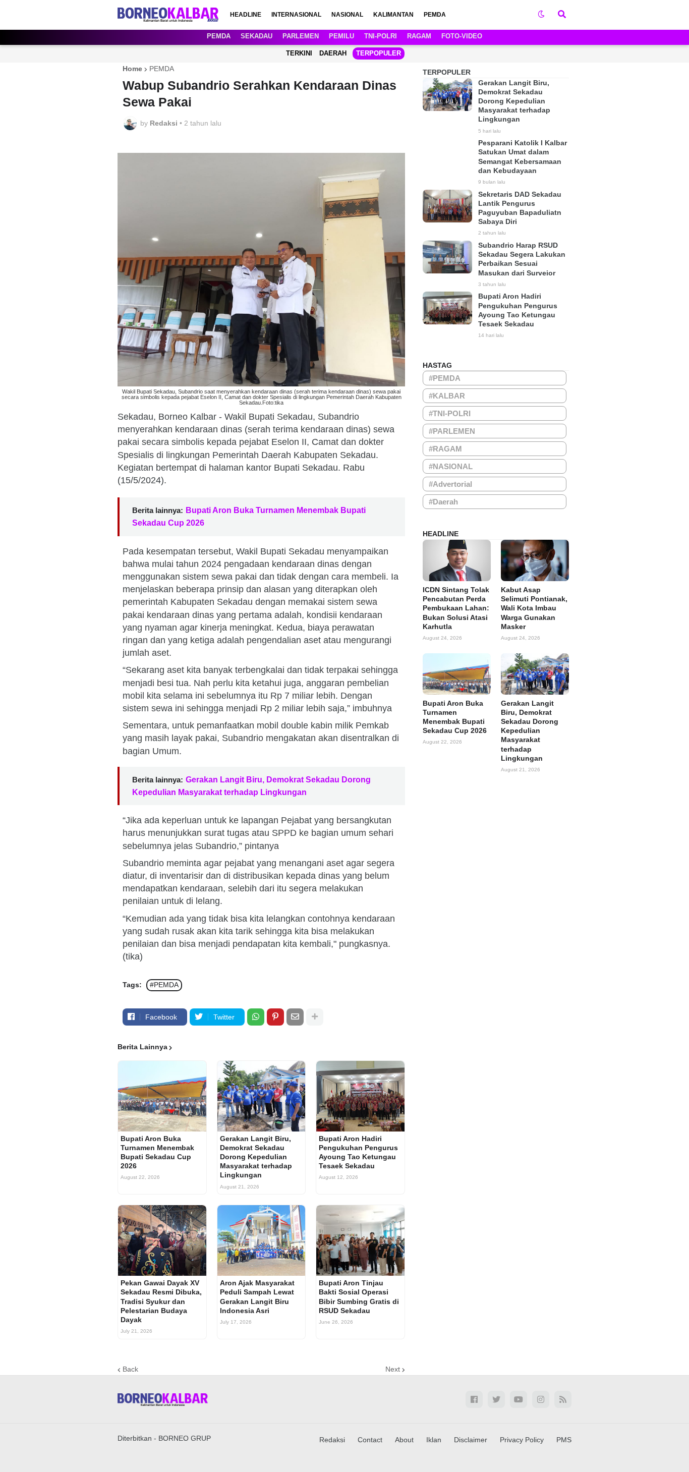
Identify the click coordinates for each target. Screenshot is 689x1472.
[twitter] (496, 1399)
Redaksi (332, 1440)
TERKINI (299, 53)
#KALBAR (447, 395)
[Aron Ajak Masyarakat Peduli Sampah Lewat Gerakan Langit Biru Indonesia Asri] (261, 1240)
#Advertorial (450, 484)
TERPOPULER (378, 53)
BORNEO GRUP (184, 1438)
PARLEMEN (300, 36)
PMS (563, 1440)
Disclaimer (470, 1440)
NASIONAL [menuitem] (347, 14)
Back (130, 1369)
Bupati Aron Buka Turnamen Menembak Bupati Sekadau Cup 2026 (157, 1152)
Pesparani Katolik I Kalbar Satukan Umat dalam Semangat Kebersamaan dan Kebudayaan (522, 157)
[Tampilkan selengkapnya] (314, 1017)
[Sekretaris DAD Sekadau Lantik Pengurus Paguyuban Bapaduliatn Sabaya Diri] (447, 206)
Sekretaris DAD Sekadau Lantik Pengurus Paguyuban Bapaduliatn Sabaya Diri (519, 208)
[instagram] (540, 1399)
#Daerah (443, 501)
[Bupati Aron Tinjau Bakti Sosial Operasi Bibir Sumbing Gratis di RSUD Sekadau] (360, 1240)
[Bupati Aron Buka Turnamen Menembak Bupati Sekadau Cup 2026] (162, 1096)
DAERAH (333, 53)
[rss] (562, 1399)
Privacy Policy (522, 1440)
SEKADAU (256, 36)
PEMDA (219, 36)
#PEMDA (164, 985)
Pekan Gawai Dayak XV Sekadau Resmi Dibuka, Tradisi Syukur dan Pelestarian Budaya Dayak (161, 1301)
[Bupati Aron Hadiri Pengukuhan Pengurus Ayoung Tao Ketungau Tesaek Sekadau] (360, 1096)
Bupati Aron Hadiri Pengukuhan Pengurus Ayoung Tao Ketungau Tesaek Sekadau (358, 1152)
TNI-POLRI (380, 36)
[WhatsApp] (255, 1017)
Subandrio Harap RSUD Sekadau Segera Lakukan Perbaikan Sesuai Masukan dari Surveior (521, 259)
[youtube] (518, 1399)
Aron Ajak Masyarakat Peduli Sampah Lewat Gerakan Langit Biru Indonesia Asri (257, 1297)
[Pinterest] (275, 1017)
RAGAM (419, 36)
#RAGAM (445, 448)
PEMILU (341, 36)
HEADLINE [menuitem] (245, 14)
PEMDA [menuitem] (435, 14)
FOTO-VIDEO (461, 36)
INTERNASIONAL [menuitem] (296, 14)
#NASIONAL (451, 466)
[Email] (295, 1017)
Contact (370, 1440)
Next (392, 1369)
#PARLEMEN (452, 431)
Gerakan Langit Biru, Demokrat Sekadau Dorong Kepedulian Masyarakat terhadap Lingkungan (256, 1157)
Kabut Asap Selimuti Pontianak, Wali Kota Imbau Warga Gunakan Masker (534, 608)
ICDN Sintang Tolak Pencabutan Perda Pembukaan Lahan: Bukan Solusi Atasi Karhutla (456, 608)
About (404, 1440)
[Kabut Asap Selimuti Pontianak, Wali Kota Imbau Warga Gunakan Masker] (535, 560)
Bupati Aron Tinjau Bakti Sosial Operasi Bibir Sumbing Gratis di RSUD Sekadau (359, 1297)
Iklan (433, 1440)
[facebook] (474, 1399)
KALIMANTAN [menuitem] (393, 14)
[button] (541, 14)
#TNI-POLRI (450, 413)
